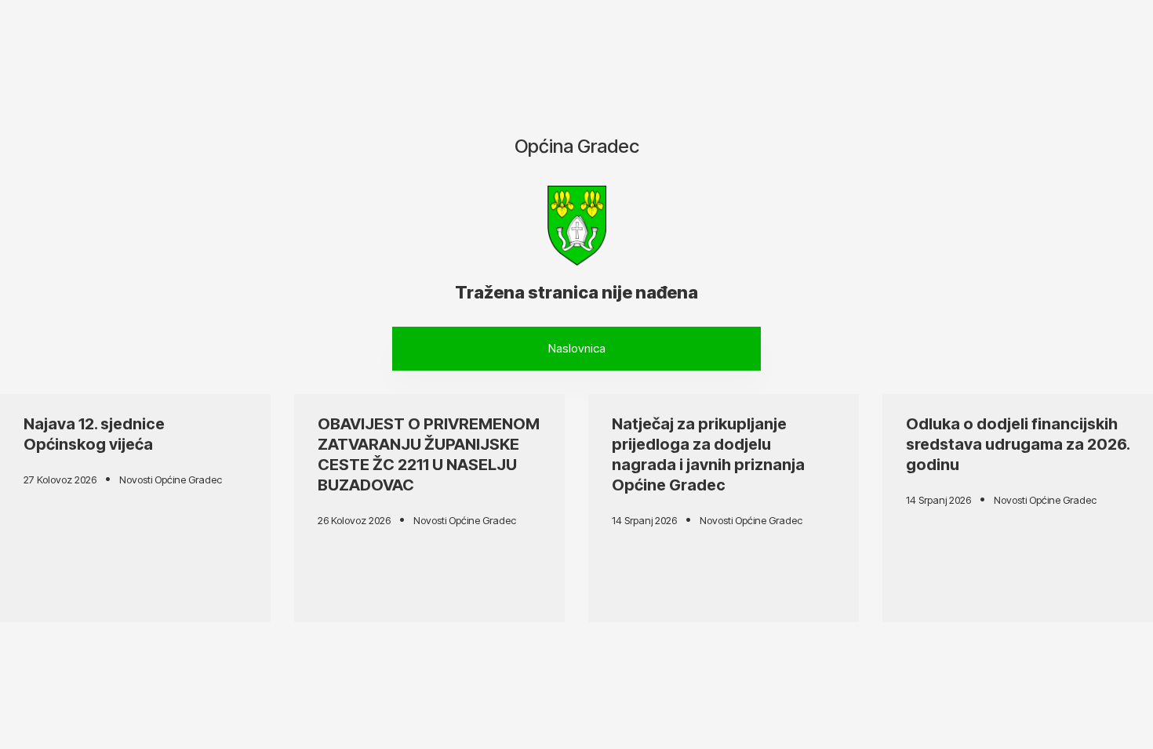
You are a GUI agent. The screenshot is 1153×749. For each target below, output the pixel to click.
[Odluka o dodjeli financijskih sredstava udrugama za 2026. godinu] (1017, 508)
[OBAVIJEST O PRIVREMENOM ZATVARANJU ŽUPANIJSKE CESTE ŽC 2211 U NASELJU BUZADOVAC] (429, 508)
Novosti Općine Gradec (170, 479)
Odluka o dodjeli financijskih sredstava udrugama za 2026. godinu (1017, 444)
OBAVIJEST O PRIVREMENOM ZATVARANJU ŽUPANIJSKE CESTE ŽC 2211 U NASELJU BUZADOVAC (429, 454)
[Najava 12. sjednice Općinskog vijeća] (135, 508)
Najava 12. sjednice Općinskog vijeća (94, 434)
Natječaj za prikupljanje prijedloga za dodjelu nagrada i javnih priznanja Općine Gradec (708, 454)
